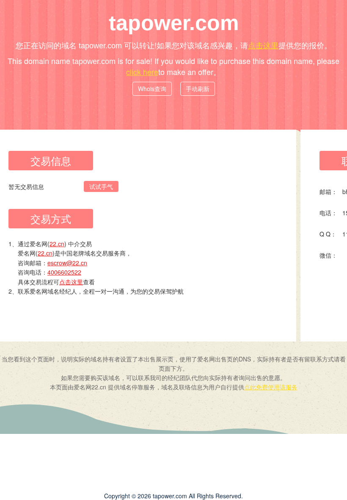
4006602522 (64, 272)
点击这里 (263, 44)
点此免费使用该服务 (270, 387)
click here (142, 71)
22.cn (57, 243)
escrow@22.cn (67, 262)
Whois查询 (152, 88)
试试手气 (101, 186)
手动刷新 (197, 88)
